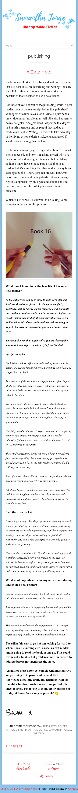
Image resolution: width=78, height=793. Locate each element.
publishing (41, 729)
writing (39, 733)
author (45, 726)
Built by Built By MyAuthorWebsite (20, 788)
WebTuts (72, 788)
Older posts (14, 746)
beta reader (59, 726)
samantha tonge (60, 729)
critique (11, 729)
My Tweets (46, 776)
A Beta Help (39, 72)
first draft (25, 729)
